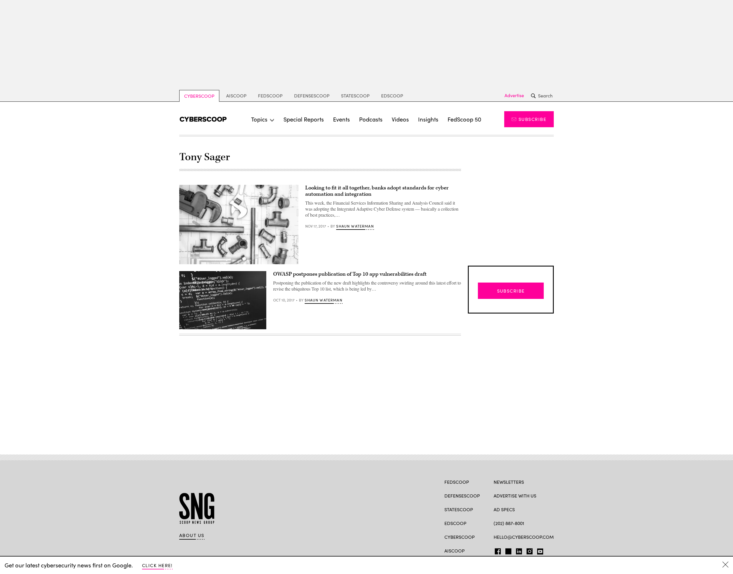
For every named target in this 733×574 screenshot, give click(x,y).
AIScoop (236, 96)
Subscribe (532, 119)
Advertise (514, 95)
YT (538, 550)
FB (496, 550)
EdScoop (392, 96)
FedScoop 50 (464, 119)
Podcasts (371, 119)
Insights (428, 119)
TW (507, 550)
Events (341, 119)
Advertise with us (515, 496)
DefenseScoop (312, 96)
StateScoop (355, 96)
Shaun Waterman (355, 226)
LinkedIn (519, 550)
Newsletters (509, 482)
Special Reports (303, 119)
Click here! (157, 565)
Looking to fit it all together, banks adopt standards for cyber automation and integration (377, 191)
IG (527, 550)
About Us (191, 535)
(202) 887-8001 (509, 523)
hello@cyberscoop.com (524, 537)
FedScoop (270, 96)
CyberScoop (199, 96)
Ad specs (504, 509)
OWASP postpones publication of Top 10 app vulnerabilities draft (350, 274)
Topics (259, 119)
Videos (400, 119)
